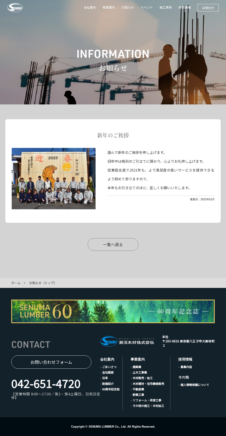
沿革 (105, 378)
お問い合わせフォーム (51, 362)
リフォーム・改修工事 (147, 400)
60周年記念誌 (111, 389)
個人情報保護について (195, 385)
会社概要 (108, 372)
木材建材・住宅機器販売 (148, 383)
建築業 (137, 367)
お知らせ (128, 7)
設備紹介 (108, 383)
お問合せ (208, 8)
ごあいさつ (109, 367)
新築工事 (138, 395)
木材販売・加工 (143, 378)
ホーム (16, 283)
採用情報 (185, 7)
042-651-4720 (46, 383)
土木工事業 (140, 372)
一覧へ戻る (113, 244)
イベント (147, 7)
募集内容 (186, 367)
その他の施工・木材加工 (148, 406)
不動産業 (138, 389)
